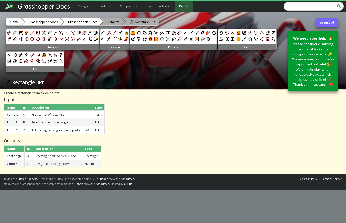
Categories (85, 6)
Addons (106, 6)
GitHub (128, 184)
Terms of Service (332, 179)
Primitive (113, 22)
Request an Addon (158, 6)
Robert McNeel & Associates (117, 179)
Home (14, 22)
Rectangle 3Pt (144, 22)
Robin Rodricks (28, 179)
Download (327, 22)
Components (128, 6)
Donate (184, 6)
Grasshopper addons (43, 22)
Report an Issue (308, 179)
